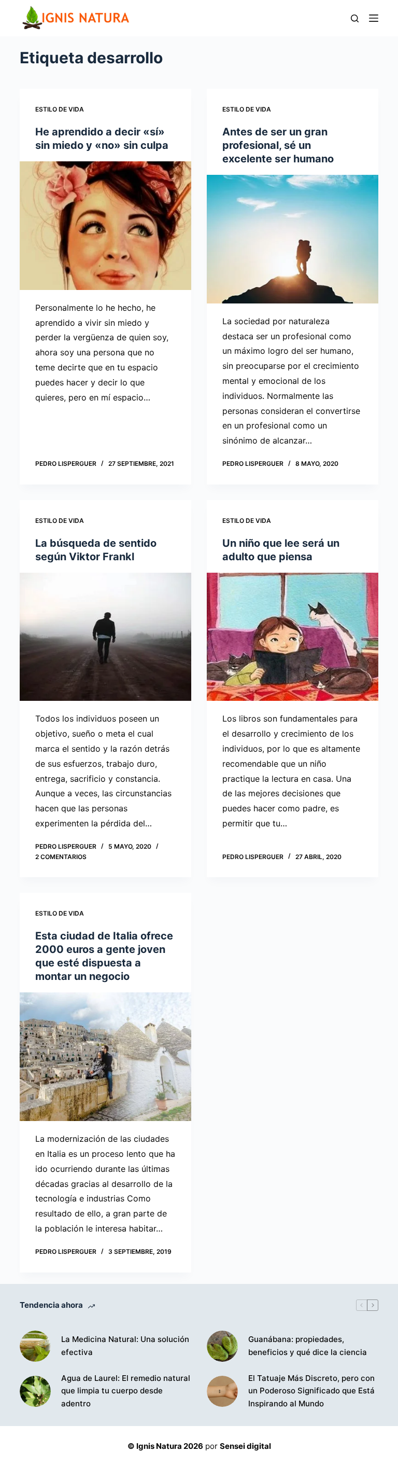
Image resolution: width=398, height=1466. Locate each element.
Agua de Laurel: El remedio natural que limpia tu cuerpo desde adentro (125, 1391)
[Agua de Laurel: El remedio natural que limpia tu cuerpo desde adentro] (35, 1391)
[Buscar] (355, 18)
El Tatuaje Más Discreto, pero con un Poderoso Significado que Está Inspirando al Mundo (311, 1391)
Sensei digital (245, 1446)
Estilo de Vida (59, 109)
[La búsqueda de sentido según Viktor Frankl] (105, 637)
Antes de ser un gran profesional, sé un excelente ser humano (278, 145)
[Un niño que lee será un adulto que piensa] (292, 637)
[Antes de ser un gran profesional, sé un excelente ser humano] (292, 239)
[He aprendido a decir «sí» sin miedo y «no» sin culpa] (105, 225)
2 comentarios (61, 857)
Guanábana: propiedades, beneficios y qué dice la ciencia (307, 1345)
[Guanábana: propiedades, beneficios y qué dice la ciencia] (222, 1346)
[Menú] (373, 18)
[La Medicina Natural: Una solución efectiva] (35, 1346)
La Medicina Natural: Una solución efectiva (125, 1345)
